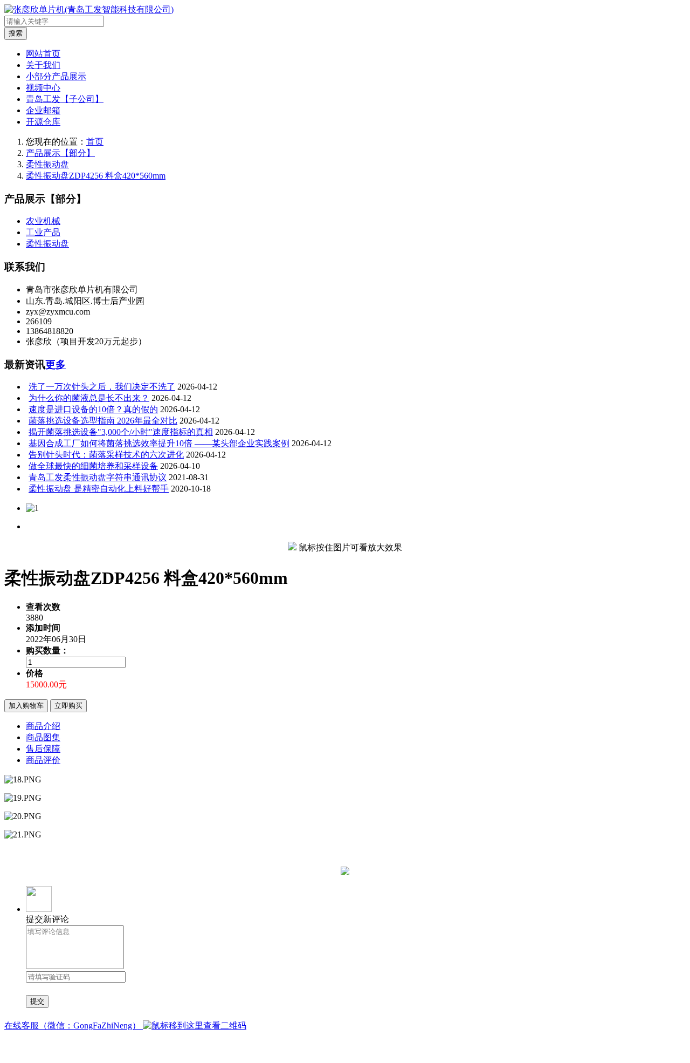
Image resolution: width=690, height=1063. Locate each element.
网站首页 (43, 53)
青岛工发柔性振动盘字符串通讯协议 (98, 477)
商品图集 (43, 737)
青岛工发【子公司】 (65, 99)
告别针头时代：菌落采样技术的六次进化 (106, 454)
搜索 (16, 33)
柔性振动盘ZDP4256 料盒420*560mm (95, 175)
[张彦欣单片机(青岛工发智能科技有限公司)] (89, 9)
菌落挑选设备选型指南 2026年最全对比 (103, 420)
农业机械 (43, 221)
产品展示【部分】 (60, 153)
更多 (55, 364)
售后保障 (43, 748)
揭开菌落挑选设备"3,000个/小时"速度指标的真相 (121, 432)
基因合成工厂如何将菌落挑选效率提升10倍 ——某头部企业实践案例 (159, 443)
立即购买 (68, 705)
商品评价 (43, 760)
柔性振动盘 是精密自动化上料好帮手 (99, 488)
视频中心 (43, 87)
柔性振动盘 (47, 164)
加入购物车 (26, 705)
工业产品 (43, 232)
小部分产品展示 (56, 76)
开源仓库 (43, 121)
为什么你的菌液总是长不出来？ (89, 398)
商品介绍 (43, 726)
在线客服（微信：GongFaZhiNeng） (73, 1025)
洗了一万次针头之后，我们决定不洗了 (102, 386)
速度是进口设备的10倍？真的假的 (93, 409)
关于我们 (43, 65)
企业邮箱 (43, 110)
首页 (95, 141)
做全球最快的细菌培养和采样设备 (93, 466)
